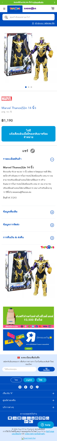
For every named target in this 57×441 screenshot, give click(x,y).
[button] (54, 2)
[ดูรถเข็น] (53, 8)
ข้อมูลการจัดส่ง (11, 224)
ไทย (16, 380)
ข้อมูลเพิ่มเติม (10, 211)
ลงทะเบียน (46, 369)
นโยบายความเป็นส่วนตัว (35, 434)
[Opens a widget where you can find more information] (45, 425)
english (29, 380)
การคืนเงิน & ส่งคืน (13, 237)
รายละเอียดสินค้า (12, 158)
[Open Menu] (4, 8)
